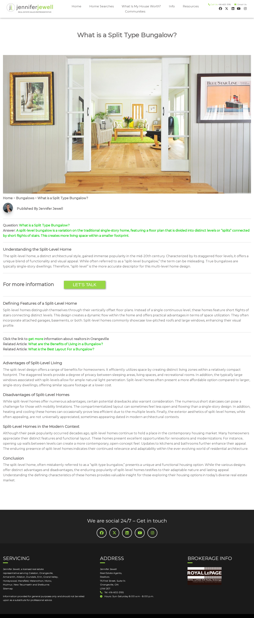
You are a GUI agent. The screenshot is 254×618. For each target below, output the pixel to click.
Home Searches (101, 6)
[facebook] (220, 8)
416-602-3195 (224, 4)
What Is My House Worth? (141, 6)
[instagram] (245, 8)
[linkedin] (232, 8)
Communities (135, 11)
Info (172, 6)
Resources (191, 6)
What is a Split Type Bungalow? (63, 198)
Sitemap (8, 588)
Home (76, 6)
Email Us (241, 4)
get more (35, 339)
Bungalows (25, 198)
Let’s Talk (84, 284)
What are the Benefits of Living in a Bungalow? (65, 344)
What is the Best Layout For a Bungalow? (61, 349)
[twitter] (226, 8)
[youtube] (239, 8)
